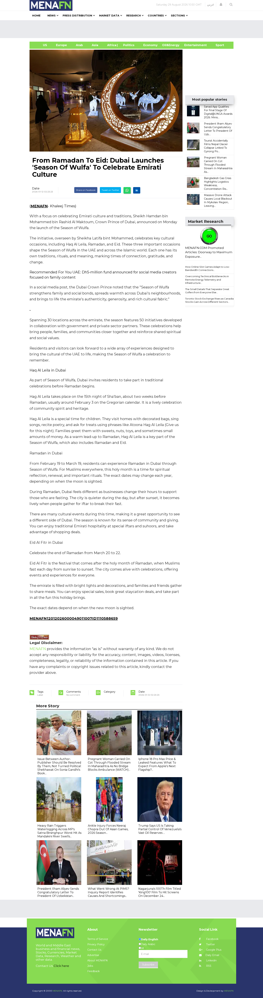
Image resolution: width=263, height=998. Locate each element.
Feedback (93, 971)
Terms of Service (97, 939)
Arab (79, 45)
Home (36, 15)
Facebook (211, 939)
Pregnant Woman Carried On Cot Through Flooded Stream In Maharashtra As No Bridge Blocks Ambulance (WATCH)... (109, 764)
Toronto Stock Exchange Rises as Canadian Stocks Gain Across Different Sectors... (210, 300)
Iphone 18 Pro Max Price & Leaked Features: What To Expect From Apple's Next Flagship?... (157, 764)
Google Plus (213, 949)
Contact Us (94, 949)
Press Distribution (77, 15)
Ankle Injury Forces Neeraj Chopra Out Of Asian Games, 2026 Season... (108, 829)
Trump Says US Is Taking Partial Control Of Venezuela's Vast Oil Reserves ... (159, 829)
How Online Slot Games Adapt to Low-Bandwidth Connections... (207, 268)
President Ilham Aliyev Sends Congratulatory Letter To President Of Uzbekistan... (58, 892)
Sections (178, 15)
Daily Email (212, 955)
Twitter (210, 944)
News (51, 15)
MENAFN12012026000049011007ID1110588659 (74, 618)
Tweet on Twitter (110, 190)
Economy (150, 45)
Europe (61, 45)
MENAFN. (58, 990)
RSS (208, 965)
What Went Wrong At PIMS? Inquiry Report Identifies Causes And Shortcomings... (108, 892)
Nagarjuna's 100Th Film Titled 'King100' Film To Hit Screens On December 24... (159, 892)
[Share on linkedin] (136, 190)
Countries (156, 15)
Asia (95, 45)
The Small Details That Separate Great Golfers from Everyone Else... (207, 291)
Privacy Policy (96, 944)
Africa (111, 45)
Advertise (93, 955)
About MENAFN (97, 960)
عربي (210, 4)
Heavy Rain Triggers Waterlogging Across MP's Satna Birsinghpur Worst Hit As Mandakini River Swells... (59, 831)
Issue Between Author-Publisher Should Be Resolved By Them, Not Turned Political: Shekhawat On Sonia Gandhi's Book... (59, 766)
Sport (217, 45)
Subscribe (148, 964)
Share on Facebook (86, 190)
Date (36, 188)
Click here (61, 966)
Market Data (109, 15)
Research (133, 15)
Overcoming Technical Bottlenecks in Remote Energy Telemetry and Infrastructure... (207, 279)
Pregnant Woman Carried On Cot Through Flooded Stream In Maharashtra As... (218, 165)
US (41, 45)
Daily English (149, 939)
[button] (221, 4)
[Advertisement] (133, 29)
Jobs (90, 965)
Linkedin (211, 960)
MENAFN (39, 206)
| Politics (128, 45)
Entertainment (190, 45)
